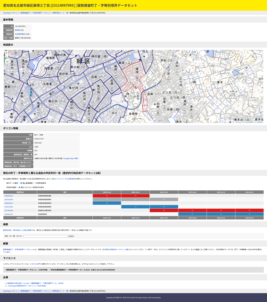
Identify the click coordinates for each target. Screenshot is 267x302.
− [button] (6, 56)
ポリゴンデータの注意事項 (65, 178)
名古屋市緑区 (20, 34)
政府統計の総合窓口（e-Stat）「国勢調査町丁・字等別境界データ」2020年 (35, 283)
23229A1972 (8, 214)
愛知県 (17, 30)
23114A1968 (8, 210)
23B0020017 (8, 203)
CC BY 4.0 (33, 264)
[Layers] (7, 61)
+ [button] (6, 52)
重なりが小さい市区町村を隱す (32, 187)
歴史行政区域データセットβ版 (117, 249)
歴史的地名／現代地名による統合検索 (17, 230)
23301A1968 (8, 207)
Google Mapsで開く (71, 158)
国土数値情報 (27, 183)
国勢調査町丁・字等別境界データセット (36, 12)
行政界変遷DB (40, 183)
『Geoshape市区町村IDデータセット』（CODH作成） (27, 285)
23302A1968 (8, 199)
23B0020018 (8, 196)
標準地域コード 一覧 (60, 12)
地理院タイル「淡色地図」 (256, 122)
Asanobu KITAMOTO (114, 297)
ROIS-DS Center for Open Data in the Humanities (142, 297)
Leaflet (246, 122)
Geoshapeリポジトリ (11, 12)
